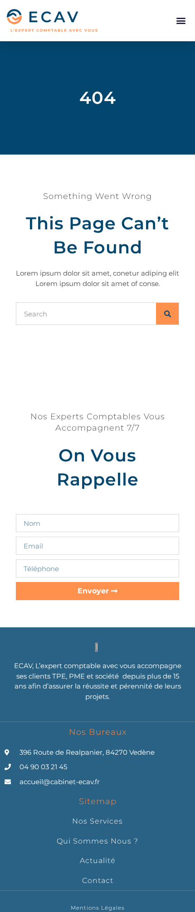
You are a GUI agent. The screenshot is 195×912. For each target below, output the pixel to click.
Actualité (98, 860)
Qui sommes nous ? (97, 841)
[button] (180, 20)
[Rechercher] (167, 314)
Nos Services (97, 821)
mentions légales (98, 907)
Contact (97, 880)
